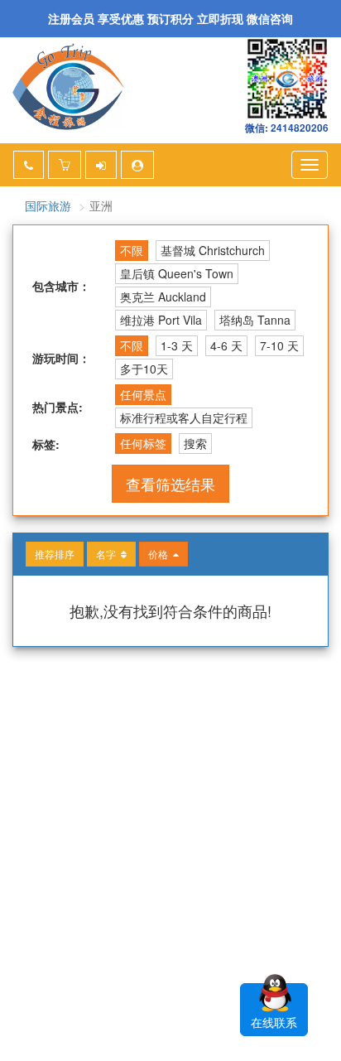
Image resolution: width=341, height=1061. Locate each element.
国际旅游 (48, 205)
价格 (160, 554)
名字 (108, 554)
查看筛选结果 (170, 483)
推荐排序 (54, 554)
